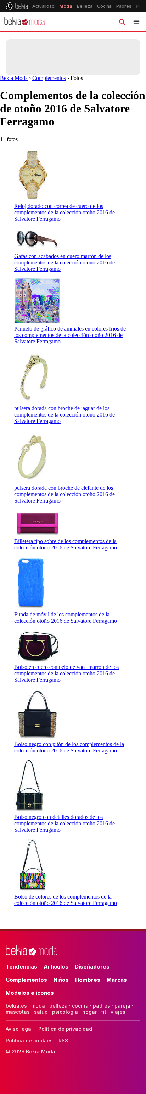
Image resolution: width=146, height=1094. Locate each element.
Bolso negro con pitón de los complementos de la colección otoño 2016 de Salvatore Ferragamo (69, 747)
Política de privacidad (65, 1029)
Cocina (104, 6)
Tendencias (21, 966)
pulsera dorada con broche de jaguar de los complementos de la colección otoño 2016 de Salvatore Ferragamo (64, 414)
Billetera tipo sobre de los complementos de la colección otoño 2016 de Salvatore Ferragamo (65, 544)
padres (101, 1006)
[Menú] (136, 21)
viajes (118, 1012)
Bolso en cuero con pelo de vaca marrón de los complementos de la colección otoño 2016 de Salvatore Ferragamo (66, 673)
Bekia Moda (14, 78)
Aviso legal (19, 1029)
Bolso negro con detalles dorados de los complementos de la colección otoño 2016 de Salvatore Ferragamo (64, 823)
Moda (65, 6)
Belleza (84, 6)
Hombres (87, 979)
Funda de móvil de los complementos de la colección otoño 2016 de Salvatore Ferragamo (65, 617)
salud (41, 1012)
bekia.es (16, 1006)
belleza (58, 1006)
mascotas (18, 1012)
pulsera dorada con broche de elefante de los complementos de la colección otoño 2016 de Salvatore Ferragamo (64, 494)
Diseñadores (92, 966)
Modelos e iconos (30, 993)
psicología (65, 1012)
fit (103, 1012)
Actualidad (43, 6)
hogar (89, 1012)
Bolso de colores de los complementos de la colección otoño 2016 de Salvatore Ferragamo (65, 900)
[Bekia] (17, 6)
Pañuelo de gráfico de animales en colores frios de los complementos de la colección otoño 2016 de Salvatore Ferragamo (70, 335)
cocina (80, 1006)
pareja (122, 1006)
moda (38, 1006)
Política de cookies (29, 1040)
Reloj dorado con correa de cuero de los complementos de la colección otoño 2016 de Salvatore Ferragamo (64, 212)
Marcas (117, 979)
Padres (123, 6)
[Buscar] (122, 22)
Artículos (56, 966)
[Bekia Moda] (24, 22)
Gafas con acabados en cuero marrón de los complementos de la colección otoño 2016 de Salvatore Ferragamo (64, 262)
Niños (61, 979)
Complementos (49, 78)
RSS (63, 1040)
